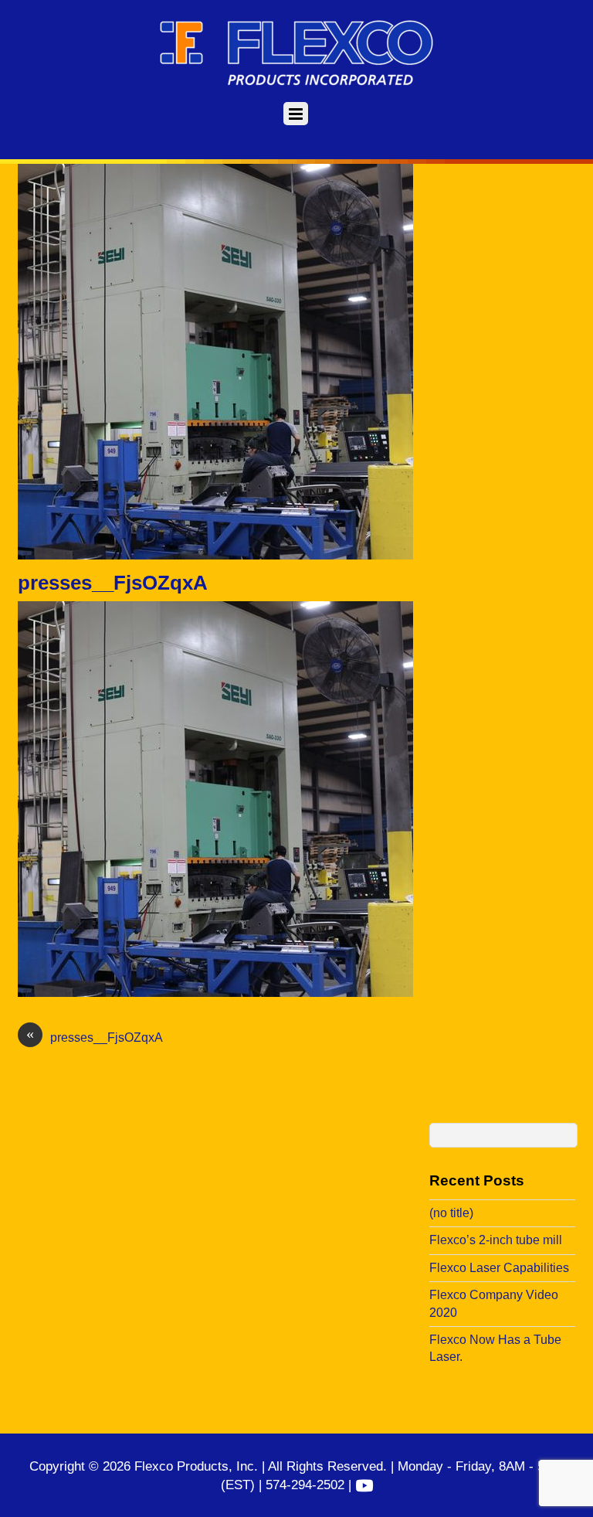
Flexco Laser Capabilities (499, 1267)
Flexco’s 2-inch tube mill (495, 1240)
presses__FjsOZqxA (113, 582)
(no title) (451, 1212)
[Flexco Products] (296, 82)
